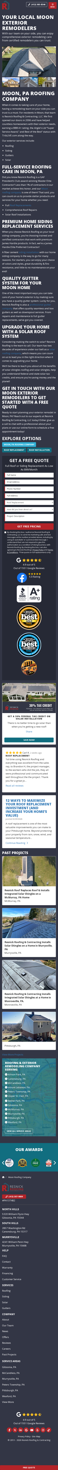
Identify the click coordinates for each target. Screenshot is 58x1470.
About (5, 1319)
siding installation (29, 252)
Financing (7, 1273)
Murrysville (10, 1237)
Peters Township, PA (13, 1384)
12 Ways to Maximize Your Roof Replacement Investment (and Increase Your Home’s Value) (28, 808)
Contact (6, 1262)
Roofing (6, 1291)
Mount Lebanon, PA (19, 1087)
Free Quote (29, 1467)
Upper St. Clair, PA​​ (18, 1095)
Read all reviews (15, 785)
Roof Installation (39, 450)
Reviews (6, 1343)
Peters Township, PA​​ (19, 1091)
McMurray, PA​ (16, 1109)
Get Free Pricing (29, 526)
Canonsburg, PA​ (17, 1078)
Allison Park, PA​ (16, 1074)
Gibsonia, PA (9, 1367)
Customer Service (11, 1279)
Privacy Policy (38, 550)
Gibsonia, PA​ (15, 1105)
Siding (5, 1296)
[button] (3, 1163)
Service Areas (11, 1361)
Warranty (7, 1267)
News (5, 1331)
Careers (6, 1349)
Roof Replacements (20, 205)
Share (29, 731)
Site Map (36, 1436)
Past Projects (9, 1354)
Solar (5, 1302)
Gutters (6, 1308)
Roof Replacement (14, 450)
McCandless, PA (11, 1373)
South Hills (10, 1223)
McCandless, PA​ (16, 1083)
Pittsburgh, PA (16, 1117)
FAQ (4, 1256)
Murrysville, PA (16, 1113)
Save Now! (29, 740)
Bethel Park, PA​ (16, 1100)
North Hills (10, 1209)
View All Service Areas (19, 1131)
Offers (5, 1337)
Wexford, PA (15, 1122)
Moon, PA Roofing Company (19, 444)
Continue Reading (15, 843)
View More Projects (12, 1054)
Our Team (8, 1325)
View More (8, 1402)
